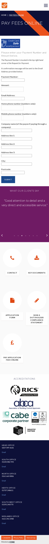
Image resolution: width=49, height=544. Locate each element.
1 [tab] (14, 235)
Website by (5, 542)
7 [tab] (37, 235)
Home (4, 15)
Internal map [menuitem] (31, 538)
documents (36, 273)
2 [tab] (18, 235)
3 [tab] (22, 235)
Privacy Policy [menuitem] (18, 538)
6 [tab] (33, 235)
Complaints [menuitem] (7, 538)
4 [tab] (25, 235)
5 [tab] (29, 235)
